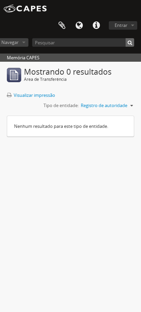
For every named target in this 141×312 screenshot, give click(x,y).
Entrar (121, 25)
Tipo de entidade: (61, 105)
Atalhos (96, 25)
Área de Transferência (61, 25)
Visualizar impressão (34, 95)
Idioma (79, 25)
